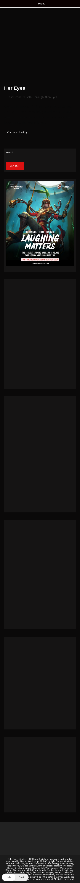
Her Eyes (14, 88)
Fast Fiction (15, 97)
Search (9, 152)
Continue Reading (20, 131)
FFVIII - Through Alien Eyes (40, 97)
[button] (15, 877)
